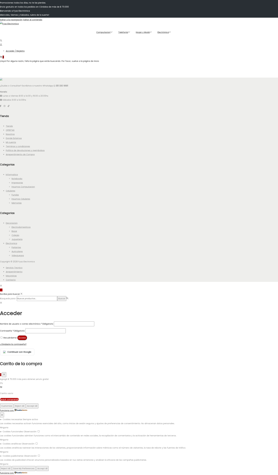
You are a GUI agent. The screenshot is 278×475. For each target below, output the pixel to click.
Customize (6, 405)
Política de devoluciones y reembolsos (25, 150)
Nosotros (10, 134)
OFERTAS (10, 130)
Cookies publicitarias (13, 455)
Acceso (22, 337)
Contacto (11, 279)
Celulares (10, 190)
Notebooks (17, 178)
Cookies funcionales (13, 431)
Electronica (11, 243)
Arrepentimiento (14, 271)
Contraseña (12, 330)
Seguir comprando (9, 399)
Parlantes (16, 247)
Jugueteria (17, 239)
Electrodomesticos (21, 227)
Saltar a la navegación (11, 19)
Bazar (14, 231)
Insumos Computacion (23, 186)
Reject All (19, 405)
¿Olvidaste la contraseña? (13, 344)
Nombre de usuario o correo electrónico (26, 323)
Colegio (15, 235)
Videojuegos (18, 255)
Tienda (9, 126)
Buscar (61, 298)
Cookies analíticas (12, 443)
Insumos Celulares (21, 198)
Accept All (32, 405)
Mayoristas (11, 275)
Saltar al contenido (32, 19)
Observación (30, 431)
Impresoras (17, 182)
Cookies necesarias (12, 419)
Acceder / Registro (15, 51)
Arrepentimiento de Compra (20, 154)
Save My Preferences (23, 468)
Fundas (15, 194)
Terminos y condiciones (18, 146)
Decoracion (12, 223)
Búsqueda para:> (8, 298)
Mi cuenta (11, 142)
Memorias (17, 203)
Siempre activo (30, 419)
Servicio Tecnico (14, 267)
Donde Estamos (14, 138)
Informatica (12, 174)
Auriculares (17, 251)
